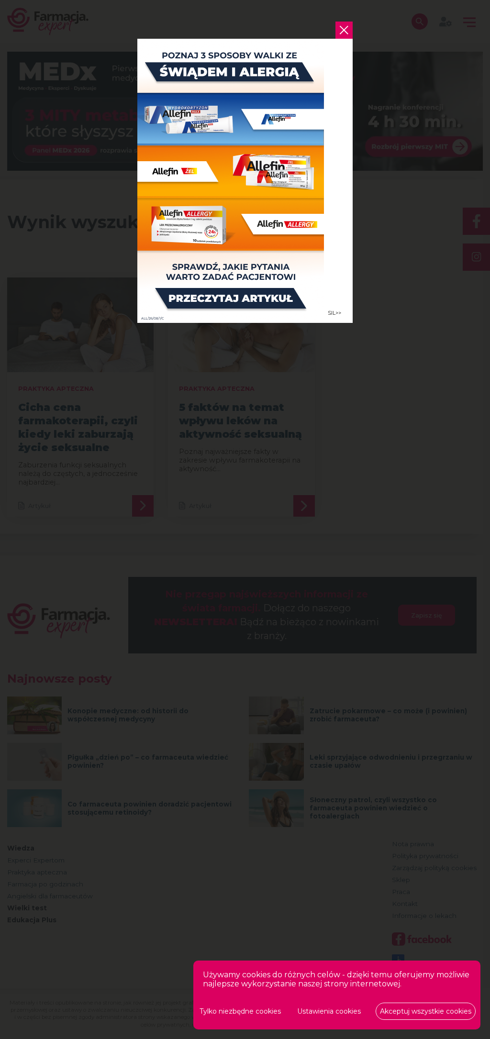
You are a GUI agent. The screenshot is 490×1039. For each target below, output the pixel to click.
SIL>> (334, 313)
